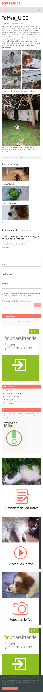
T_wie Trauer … (8, 390)
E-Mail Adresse (7, 274)
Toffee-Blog (7, 10)
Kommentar (6, 247)
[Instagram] (23, 321)
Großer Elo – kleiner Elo (9, 203)
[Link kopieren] (15, 321)
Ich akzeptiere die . (17, 301)
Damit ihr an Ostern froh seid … (13, 393)
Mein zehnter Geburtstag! (11, 397)
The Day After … (8, 403)
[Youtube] (19, 321)
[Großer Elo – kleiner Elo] (21, 193)
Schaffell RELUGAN (8, 184)
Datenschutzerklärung (23, 301)
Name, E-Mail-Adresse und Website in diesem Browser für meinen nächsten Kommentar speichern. (22, 295)
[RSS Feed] (27, 321)
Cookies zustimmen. (9, 689)
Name (4, 265)
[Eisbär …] (21, 212)
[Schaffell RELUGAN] (21, 174)
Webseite (5, 283)
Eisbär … (4, 223)
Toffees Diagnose (8, 400)
